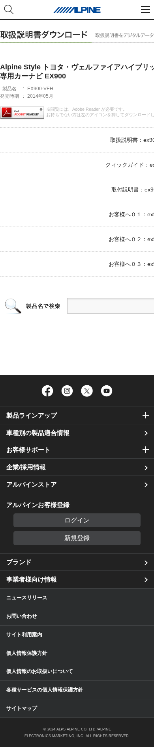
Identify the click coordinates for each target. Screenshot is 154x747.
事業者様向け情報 (31, 579)
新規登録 (77, 538)
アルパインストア (31, 484)
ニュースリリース (26, 597)
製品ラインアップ (31, 415)
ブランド (19, 562)
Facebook (47, 391)
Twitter (87, 391)
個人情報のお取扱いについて (39, 671)
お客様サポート (28, 449)
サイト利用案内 (24, 634)
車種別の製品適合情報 (37, 432)
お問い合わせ (21, 616)
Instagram (67, 391)
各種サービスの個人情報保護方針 (44, 690)
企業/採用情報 (26, 467)
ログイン (77, 520)
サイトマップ (21, 708)
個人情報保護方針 (26, 653)
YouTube (107, 391)
